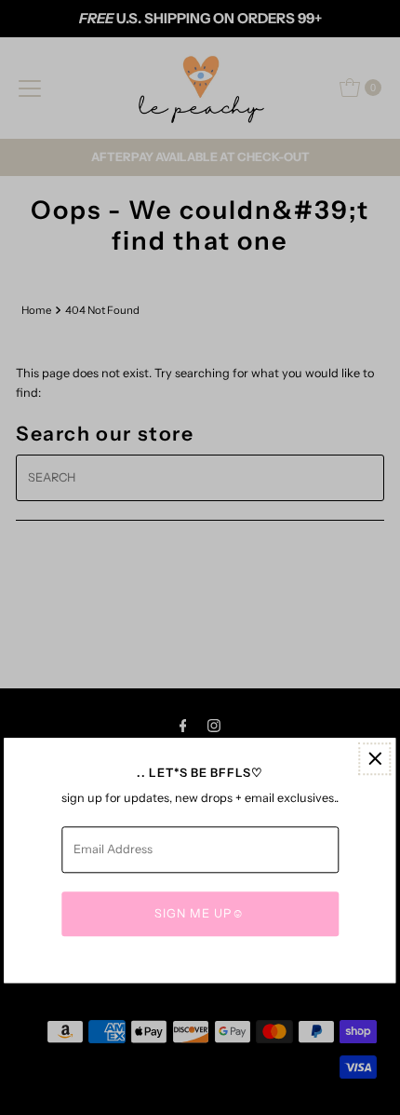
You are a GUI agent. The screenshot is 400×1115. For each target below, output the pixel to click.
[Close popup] (375, 758)
